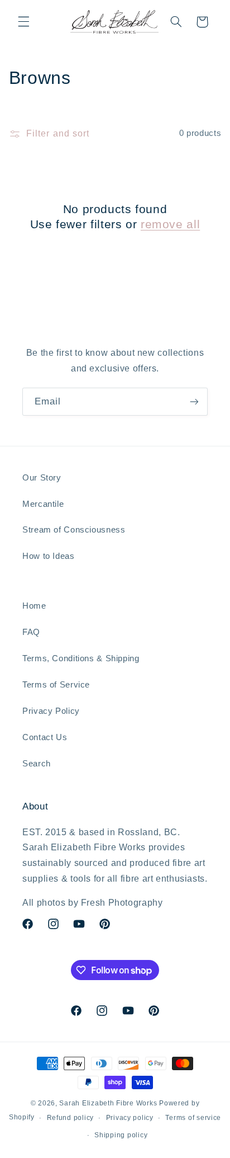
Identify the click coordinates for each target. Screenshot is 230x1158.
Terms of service (193, 1117)
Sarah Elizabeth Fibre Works (108, 1103)
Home (34, 605)
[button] (23, 22)
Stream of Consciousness (74, 529)
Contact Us (44, 737)
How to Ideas (48, 556)
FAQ (31, 632)
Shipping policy (120, 1135)
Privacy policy (130, 1117)
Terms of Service (56, 684)
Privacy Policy (51, 711)
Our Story (41, 477)
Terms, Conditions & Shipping (81, 658)
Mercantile (43, 504)
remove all (170, 224)
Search (36, 763)
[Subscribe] (194, 401)
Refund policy (70, 1117)
